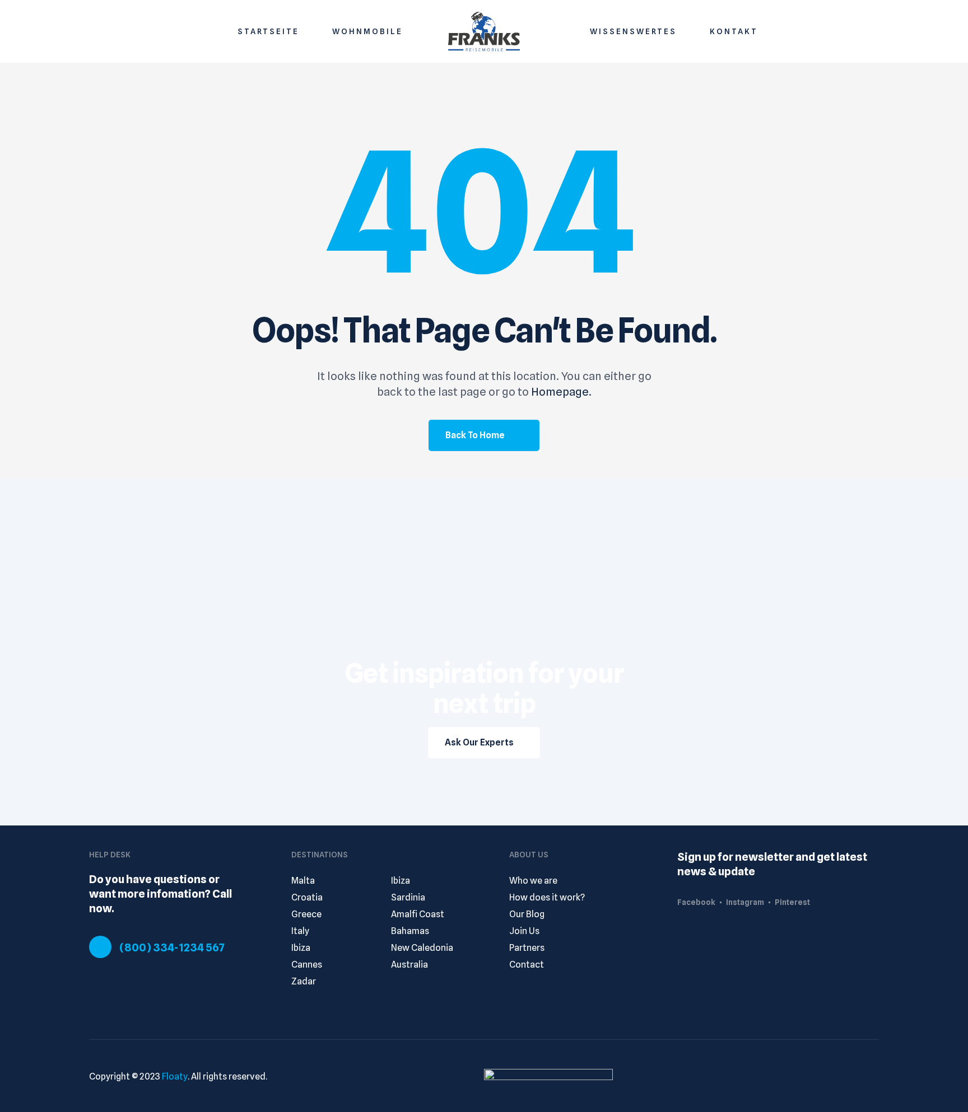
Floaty (175, 1076)
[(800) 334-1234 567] (100, 947)
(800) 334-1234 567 (172, 947)
